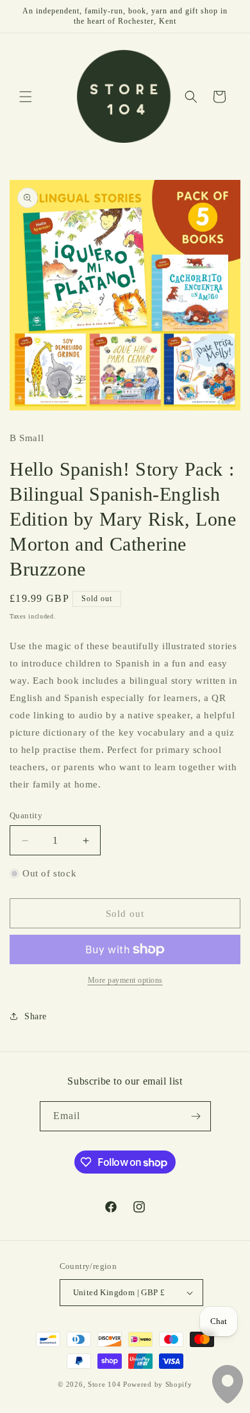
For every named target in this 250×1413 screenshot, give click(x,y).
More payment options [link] (125, 980)
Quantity (26, 815)
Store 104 (104, 1384)
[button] (26, 97)
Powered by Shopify (157, 1384)
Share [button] (35, 1016)
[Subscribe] (196, 1116)
